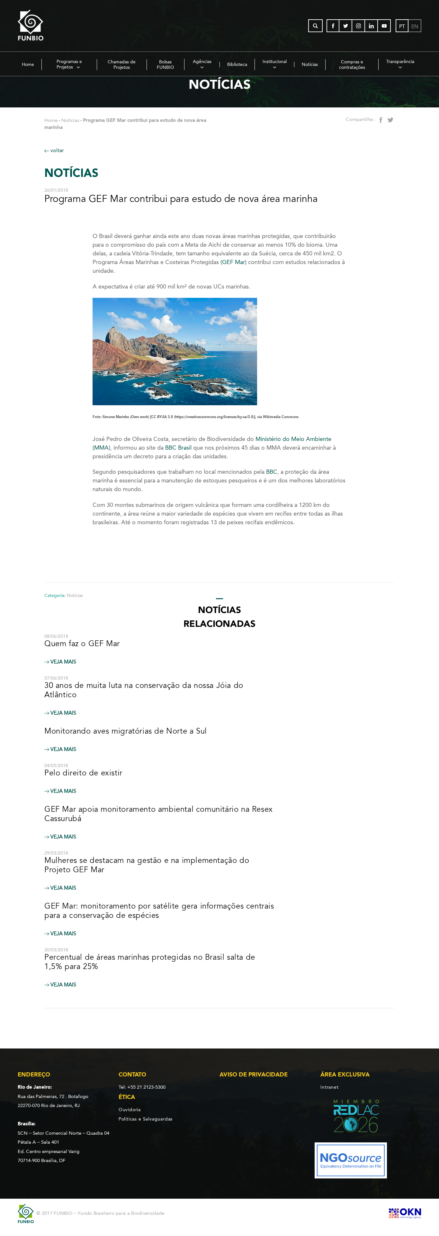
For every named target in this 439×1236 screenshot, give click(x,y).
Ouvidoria (130, 1109)
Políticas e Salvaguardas (146, 1119)
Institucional (275, 61)
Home (28, 64)
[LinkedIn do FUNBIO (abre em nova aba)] (371, 25)
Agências (202, 61)
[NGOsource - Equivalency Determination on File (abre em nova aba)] (351, 1161)
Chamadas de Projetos (122, 64)
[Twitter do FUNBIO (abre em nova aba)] (345, 25)
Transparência (400, 61)
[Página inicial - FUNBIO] (48, 26)
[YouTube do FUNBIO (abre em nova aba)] (384, 25)
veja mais (62, 662)
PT (402, 26)
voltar (56, 150)
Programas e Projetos (69, 64)
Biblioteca (237, 64)
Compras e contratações (352, 64)
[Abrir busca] (315, 25)
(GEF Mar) (234, 262)
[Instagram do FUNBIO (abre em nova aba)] (358, 25)
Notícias (310, 64)
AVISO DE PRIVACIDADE (254, 1074)
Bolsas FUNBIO (165, 64)
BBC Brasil (178, 447)
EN (414, 26)
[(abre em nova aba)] (351, 1117)
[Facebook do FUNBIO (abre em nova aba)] (333, 25)
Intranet (329, 1087)
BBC (271, 471)
